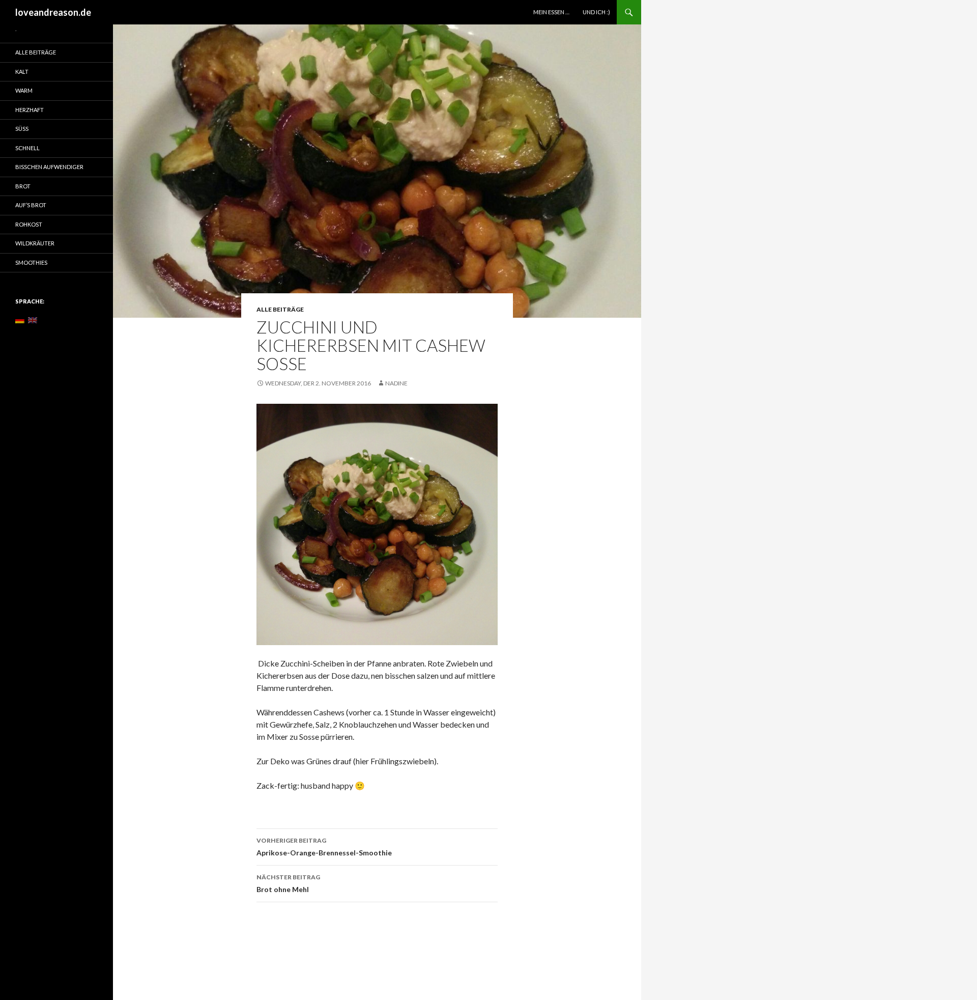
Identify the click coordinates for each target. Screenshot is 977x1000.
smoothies (31, 262)
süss (21, 128)
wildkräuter (34, 243)
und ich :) (596, 12)
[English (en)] (32, 319)
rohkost (28, 224)
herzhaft (29, 109)
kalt (21, 71)
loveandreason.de (53, 12)
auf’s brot (30, 205)
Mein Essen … (551, 12)
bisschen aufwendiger (49, 166)
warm (24, 90)
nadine (396, 383)
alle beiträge (280, 309)
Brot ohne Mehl (288, 883)
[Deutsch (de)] (19, 319)
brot (23, 186)
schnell (27, 148)
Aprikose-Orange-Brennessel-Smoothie (324, 847)
